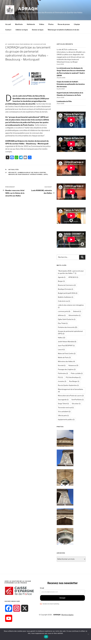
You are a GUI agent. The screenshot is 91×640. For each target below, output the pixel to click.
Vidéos (41, 24)
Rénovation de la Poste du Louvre (71, 395)
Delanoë (77, 311)
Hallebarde (31, 24)
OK (46, 637)
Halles (61, 337)
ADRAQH (28, 8)
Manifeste (19, 24)
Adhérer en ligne (22, 30)
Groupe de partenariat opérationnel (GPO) (28, 174)
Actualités (13, 169)
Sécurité (12, 172)
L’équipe (77, 24)
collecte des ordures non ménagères (71, 306)
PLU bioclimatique (73, 377)
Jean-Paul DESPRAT (66, 345)
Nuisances (73, 365)
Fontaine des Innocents (67, 327)
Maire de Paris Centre (66, 353)
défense (62, 315)
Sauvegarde (63, 399)
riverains (62, 381)
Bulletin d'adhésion (65, 297)
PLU (60, 377)
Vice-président (64, 411)
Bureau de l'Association (35, 44)
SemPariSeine (77, 399)
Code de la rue (64, 301)
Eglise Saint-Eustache (66, 319)
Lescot (61, 349)
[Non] (88, 634)
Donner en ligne (37, 30)
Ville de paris (63, 415)
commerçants (64, 311)
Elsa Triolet (63, 323)
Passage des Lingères (67, 369)
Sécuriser (76, 403)
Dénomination (75, 315)
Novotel (62, 365)
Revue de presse (64, 24)
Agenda (61, 277)
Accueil (8, 24)
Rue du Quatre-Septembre (68, 385)
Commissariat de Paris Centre (32, 172)
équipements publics (66, 419)
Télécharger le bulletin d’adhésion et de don (63, 30)
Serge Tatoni (63, 403)
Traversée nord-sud (66, 407)
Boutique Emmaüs (65, 289)
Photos (50, 24)
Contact (8, 30)
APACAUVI (73, 277)
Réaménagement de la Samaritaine (70, 390)
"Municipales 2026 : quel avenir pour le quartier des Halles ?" (71, 272)
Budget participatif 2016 (67, 293)
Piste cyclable (77, 373)
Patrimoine (63, 373)
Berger (61, 281)
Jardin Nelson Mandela (67, 341)
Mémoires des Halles (66, 361)
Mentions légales (67, 615)
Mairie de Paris (64, 357)
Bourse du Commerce (67, 285)
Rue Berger (74, 381)
